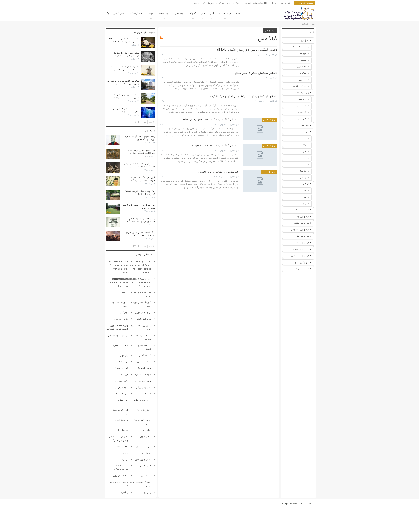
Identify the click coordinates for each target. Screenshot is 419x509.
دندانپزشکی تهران (143, 410)
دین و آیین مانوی (302, 236)
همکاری (273, 3)
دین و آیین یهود (302, 268)
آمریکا (193, 14)
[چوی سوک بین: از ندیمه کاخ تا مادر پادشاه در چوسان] (113, 208)
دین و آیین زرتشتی (301, 223)
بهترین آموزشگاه (121, 319)
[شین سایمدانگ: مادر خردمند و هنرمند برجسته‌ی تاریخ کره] (113, 181)
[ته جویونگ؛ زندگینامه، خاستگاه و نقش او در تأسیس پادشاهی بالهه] (148, 70)
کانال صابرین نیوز (144, 466)
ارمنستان (302, 177)
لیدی (304, 203)
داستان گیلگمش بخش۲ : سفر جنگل (256, 73)
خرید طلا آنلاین (121, 374)
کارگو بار (125, 459)
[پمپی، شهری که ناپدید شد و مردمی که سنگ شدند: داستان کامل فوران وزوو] (113, 167)
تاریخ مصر (180, 14)
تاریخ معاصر (164, 14)
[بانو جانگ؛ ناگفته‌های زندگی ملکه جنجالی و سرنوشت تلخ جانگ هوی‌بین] (148, 42)
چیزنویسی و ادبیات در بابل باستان (218, 171)
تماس (196, 3)
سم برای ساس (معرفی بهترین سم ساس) (118, 438)
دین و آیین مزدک (302, 242)
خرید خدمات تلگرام (143, 374)
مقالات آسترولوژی (120, 476)
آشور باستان (301, 105)
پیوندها (236, 3)
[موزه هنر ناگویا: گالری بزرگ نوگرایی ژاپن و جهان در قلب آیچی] (148, 84)
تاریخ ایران (305, 40)
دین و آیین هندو (302, 262)
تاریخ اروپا (305, 183)
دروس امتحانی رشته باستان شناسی (142, 402)
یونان (304, 190)
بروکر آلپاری (123, 312)
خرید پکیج (123, 362)
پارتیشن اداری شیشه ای (118, 335)
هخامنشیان (301, 66)
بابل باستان (301, 118)
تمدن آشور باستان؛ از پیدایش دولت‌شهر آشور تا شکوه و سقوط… (124, 54)
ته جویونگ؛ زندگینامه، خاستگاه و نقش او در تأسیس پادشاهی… (124, 68)
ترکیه (304, 144)
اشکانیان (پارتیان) (299, 86)
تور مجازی (246, 3)
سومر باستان (301, 99)
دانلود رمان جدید (121, 381)
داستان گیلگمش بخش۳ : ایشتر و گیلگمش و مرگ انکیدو (243, 96)
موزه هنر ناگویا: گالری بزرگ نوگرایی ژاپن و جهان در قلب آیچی (123, 82)
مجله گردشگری (136, 14)
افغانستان (302, 171)
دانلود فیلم (147, 394)
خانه (290, 3)
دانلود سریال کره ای (120, 387)
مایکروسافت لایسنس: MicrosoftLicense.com (118, 467)
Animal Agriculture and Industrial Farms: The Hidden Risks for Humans (140, 267)
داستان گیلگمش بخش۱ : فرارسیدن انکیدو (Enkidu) (247, 49)
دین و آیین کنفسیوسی (300, 229)
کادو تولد (124, 453)
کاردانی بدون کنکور (143, 459)
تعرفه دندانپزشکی (120, 345)
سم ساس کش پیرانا (142, 446)
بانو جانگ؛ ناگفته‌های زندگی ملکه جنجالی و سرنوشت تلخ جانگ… (124, 40)
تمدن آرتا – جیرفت (298, 46)
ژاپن (304, 151)
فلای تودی (146, 453)
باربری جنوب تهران (143, 312)
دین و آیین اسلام (302, 209)
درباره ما (282, 3)
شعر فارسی (118, 14)
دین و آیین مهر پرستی (300, 255)
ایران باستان (225, 14)
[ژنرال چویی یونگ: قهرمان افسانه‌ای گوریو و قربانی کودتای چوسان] (113, 195)
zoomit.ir (124, 292)
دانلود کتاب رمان (121, 394)
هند (304, 164)
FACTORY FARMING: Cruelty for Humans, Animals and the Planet (118, 267)
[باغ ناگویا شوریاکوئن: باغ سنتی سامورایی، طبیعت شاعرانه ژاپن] (148, 98)
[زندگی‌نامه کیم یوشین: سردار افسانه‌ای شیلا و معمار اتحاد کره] (113, 222)
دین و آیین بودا (302, 216)
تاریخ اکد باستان (269, 119)
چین (304, 138)
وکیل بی (147, 492)
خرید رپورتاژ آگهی (209, 3)
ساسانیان (302, 79)
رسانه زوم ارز (146, 430)
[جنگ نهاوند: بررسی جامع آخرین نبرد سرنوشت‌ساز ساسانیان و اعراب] (113, 236)
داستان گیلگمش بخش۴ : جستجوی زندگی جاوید (210, 119)
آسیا (212, 14)
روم (305, 197)
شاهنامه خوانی (122, 446)
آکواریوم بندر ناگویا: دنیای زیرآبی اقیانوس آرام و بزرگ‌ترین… (124, 110)
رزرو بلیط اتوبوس (121, 420)
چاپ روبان (123, 355)
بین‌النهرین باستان (302, 92)
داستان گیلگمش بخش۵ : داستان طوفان (215, 145)
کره (305, 157)
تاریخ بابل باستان (269, 171)
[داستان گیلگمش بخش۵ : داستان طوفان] (260, 155)
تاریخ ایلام (302, 53)
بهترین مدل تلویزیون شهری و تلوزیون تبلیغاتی (117, 327)
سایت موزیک (225, 3)
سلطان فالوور (145, 436)
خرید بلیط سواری (143, 362)
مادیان (303, 60)
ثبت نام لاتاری (145, 355)
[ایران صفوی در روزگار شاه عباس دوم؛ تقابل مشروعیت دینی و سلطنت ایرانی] (113, 154)
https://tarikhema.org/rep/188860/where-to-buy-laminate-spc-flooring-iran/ (131, 282)
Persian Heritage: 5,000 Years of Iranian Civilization (118, 282)
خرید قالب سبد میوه (142, 381)
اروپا (203, 14)
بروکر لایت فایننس (143, 319)
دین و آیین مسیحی (301, 249)
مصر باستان (304, 125)
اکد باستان (302, 112)
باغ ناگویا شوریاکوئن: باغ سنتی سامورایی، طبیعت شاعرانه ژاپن (125, 96)
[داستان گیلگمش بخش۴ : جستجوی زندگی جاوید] (260, 129)
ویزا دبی (124, 492)
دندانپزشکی (123, 400)
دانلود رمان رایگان (143, 387)
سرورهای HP (122, 430)
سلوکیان (303, 73)
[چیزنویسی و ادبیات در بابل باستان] (260, 181)
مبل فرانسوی (145, 476)
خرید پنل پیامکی (144, 368)
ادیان (150, 14)
